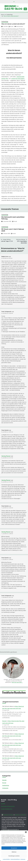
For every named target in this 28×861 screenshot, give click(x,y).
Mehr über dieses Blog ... (17, 682)
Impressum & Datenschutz (8, 806)
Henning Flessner (5, 456)
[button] (26, 832)
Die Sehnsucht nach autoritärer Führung (13, 218)
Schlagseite (5, 788)
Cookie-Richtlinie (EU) (6, 809)
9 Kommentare (19, 26)
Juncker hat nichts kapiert (17, 78)
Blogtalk (4, 780)
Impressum (23, 859)
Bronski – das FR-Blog (13, 7)
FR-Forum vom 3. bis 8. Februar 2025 (12, 230)
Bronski (11, 26)
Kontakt (3, 803)
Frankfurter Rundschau (8, 814)
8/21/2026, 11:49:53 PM (20, 814)
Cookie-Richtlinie (6, 859)
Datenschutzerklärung (15, 859)
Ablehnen (14, 852)
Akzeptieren (14, 848)
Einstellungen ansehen (14, 856)
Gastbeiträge (4, 21)
